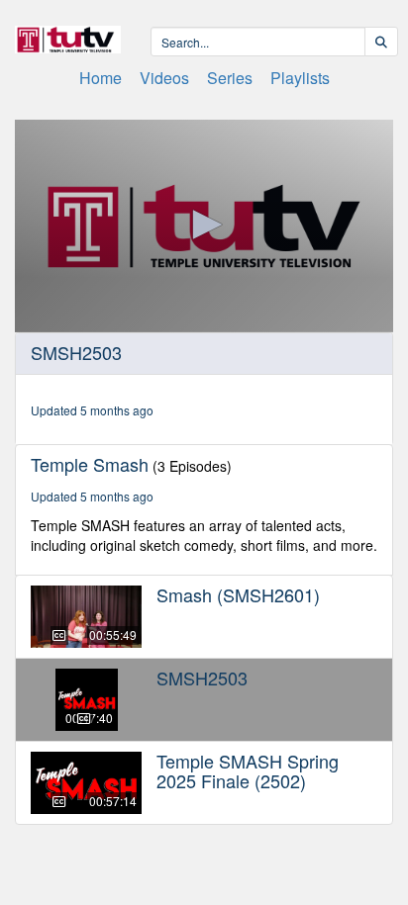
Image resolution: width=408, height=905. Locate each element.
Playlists (300, 77)
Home (100, 77)
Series (230, 77)
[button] (204, 224)
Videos (164, 77)
